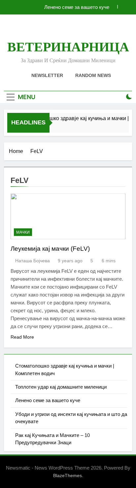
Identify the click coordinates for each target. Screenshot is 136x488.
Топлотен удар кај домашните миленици (61, 387)
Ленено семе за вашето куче (76, 7)
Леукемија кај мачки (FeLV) (50, 248)
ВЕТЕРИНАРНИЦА (68, 46)
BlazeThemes (67, 475)
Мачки (23, 232)
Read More (22, 337)
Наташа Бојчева (32, 260)
